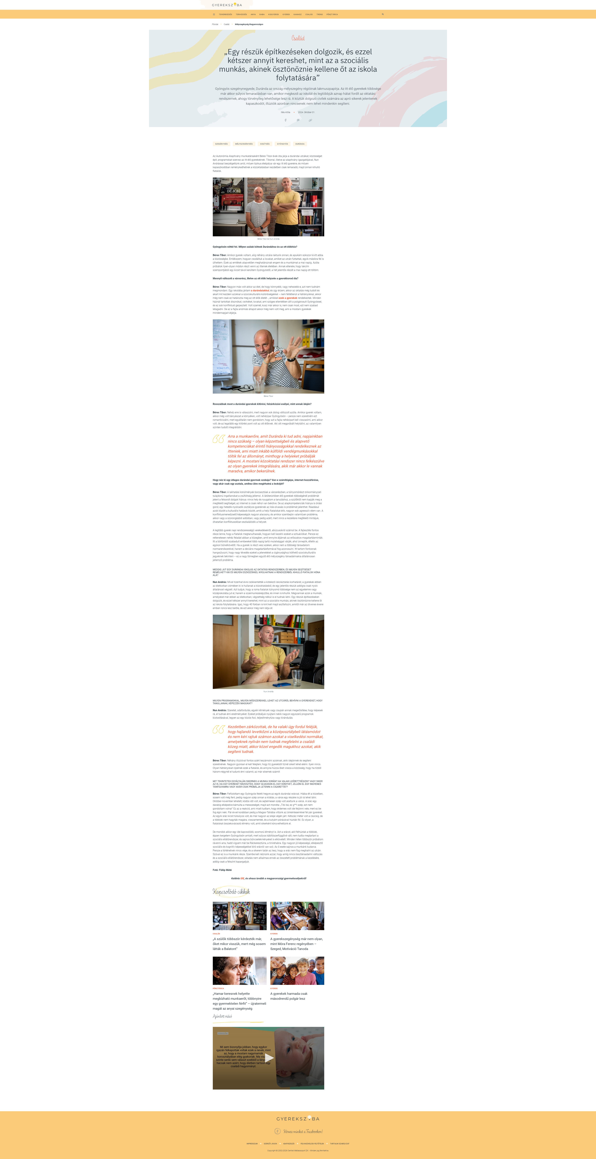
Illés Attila (286, 112)
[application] (268, 1058)
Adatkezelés (288, 1144)
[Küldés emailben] (298, 120)
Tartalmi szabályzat (339, 1144)
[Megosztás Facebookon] (285, 120)
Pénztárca (218, 988)
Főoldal (215, 24)
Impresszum (252, 1144)
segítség (265, 144)
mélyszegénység (244, 144)
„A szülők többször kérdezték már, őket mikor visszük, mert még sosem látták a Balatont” (239, 944)
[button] (268, 1058)
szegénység (221, 144)
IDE (242, 878)
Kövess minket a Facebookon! (303, 1131)
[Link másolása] (310, 120)
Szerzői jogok (270, 1144)
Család (226, 24)
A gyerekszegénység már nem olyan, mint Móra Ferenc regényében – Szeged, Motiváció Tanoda (296, 944)
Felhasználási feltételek (312, 1144)
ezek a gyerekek (288, 297)
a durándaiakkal (260, 290)
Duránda (300, 144)
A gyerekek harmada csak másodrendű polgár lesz (288, 996)
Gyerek (274, 934)
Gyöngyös (282, 144)
